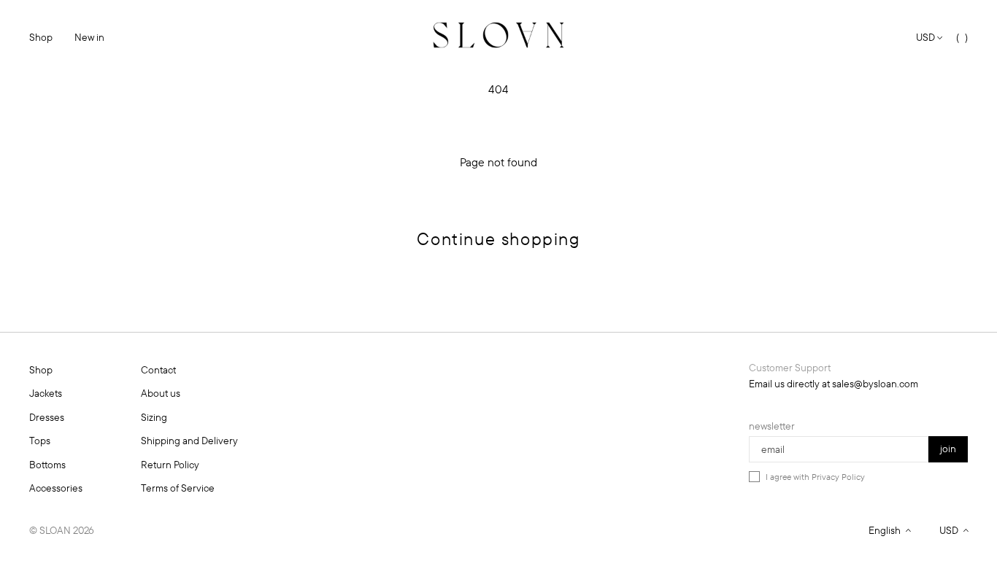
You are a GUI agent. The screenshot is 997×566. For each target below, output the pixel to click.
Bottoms (47, 464)
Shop (41, 37)
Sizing (154, 417)
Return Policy (170, 464)
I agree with (815, 476)
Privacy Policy (838, 476)
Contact (158, 369)
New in (89, 37)
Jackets (45, 393)
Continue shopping (498, 238)
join (948, 448)
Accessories (55, 488)
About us (160, 393)
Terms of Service (178, 488)
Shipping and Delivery (189, 440)
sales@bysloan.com (875, 383)
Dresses (46, 417)
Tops (39, 440)
